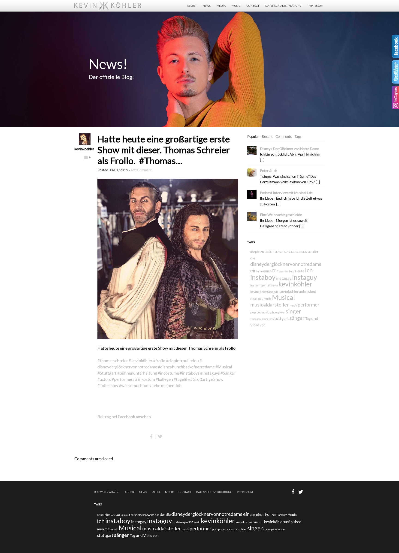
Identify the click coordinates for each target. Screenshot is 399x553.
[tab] (253, 136)
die (252, 258)
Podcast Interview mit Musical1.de (286, 193)
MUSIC (236, 5)
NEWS (207, 5)
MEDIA (221, 5)
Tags (298, 136)
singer (293, 311)
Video (254, 325)
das (310, 252)
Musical (283, 297)
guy (281, 271)
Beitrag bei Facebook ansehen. (124, 416)
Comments (283, 136)
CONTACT (252, 5)
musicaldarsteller (269, 304)
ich (309, 270)
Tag (308, 318)
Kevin (274, 285)
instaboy (262, 277)
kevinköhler (295, 284)
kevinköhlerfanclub (264, 292)
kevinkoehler (82, 149)
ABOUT (192, 5)
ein (253, 270)
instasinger (258, 285)
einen (267, 271)
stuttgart (280, 318)
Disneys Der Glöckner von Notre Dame (289, 149)
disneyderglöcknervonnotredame (285, 264)
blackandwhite (299, 251)
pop (253, 312)
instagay (283, 278)
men (253, 298)
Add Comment (141, 170)
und (314, 318)
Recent (267, 136)
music (267, 299)
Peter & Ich (268, 170)
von (262, 325)
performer (308, 304)
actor (269, 251)
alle (277, 251)
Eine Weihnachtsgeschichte (281, 215)
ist (269, 285)
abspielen (257, 252)
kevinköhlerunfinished (297, 291)
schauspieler (277, 312)
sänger (297, 318)
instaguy (304, 277)
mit (260, 298)
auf (281, 251)
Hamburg (289, 271)
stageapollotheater (261, 318)
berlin (287, 251)
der (315, 251)
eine (260, 271)
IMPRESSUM (315, 5)
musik (293, 305)
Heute (299, 271)
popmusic (263, 312)
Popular (253, 136)
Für (275, 270)
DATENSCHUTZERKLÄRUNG (283, 5)
